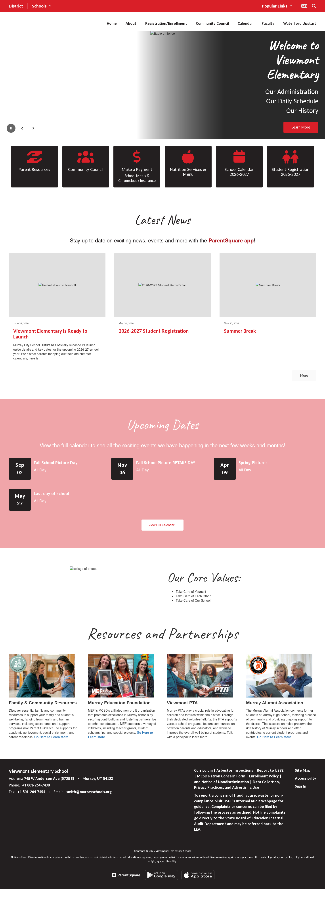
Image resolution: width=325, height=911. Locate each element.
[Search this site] (314, 6)
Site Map (302, 770)
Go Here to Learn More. (274, 737)
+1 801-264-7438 (36, 785)
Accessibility (305, 778)
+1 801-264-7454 (31, 791)
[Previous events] (13, 525)
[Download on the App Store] (197, 875)
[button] (42, 6)
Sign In (300, 786)
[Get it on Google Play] (161, 875)
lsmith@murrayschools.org (88, 791)
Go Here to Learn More (51, 737)
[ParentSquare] (126, 875)
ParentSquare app (231, 240)
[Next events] (311, 525)
